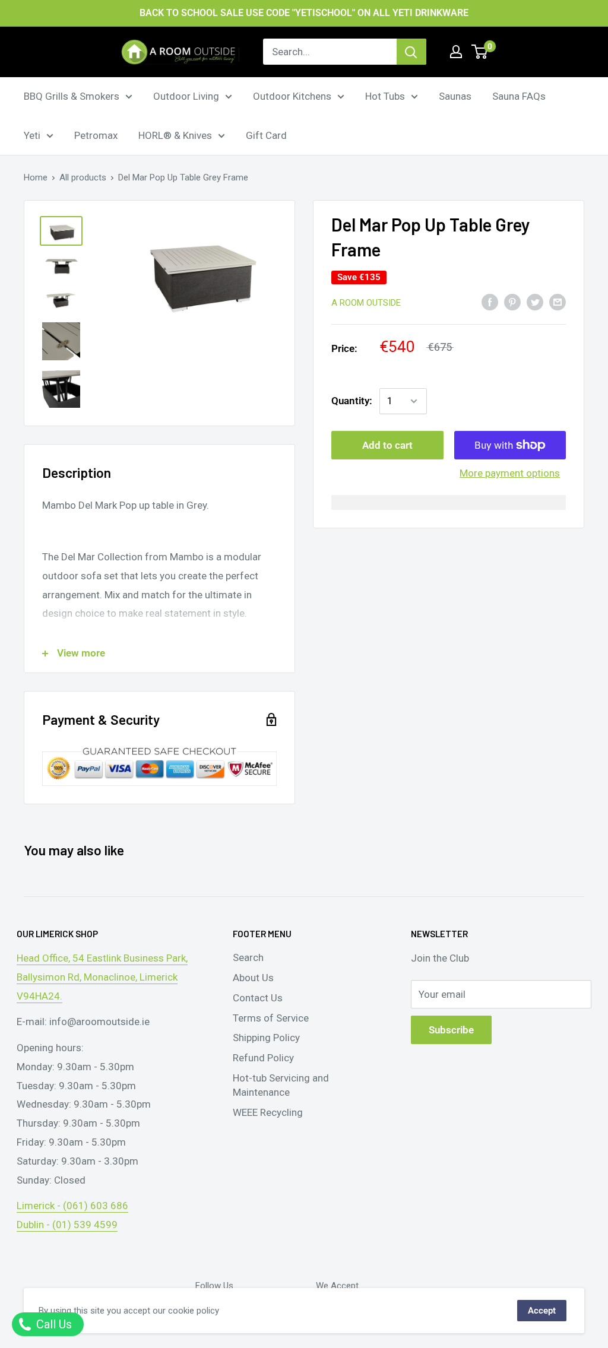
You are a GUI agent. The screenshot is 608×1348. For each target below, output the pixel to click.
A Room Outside (366, 302)
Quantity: (351, 401)
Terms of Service (271, 1018)
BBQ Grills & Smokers (71, 96)
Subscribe (451, 1030)
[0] (480, 52)
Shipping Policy (266, 1037)
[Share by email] (557, 302)
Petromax (96, 135)
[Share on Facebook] (490, 302)
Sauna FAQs (519, 96)
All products (82, 177)
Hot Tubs (385, 96)
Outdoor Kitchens (292, 96)
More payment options (510, 473)
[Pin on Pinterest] (512, 302)
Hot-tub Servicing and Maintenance (281, 1085)
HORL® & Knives (175, 135)
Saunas (455, 96)
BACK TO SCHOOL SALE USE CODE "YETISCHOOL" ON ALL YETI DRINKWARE (304, 12)
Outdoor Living (186, 96)
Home (36, 177)
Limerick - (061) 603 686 (72, 1205)
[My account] (456, 51)
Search (248, 957)
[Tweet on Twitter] (535, 302)
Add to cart (387, 445)
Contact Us (258, 998)
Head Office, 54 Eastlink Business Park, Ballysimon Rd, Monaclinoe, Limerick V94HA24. (102, 977)
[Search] (411, 52)
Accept (542, 1310)
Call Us (52, 1324)
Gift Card (266, 135)
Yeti (32, 135)
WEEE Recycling (268, 1112)
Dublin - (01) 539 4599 (67, 1224)
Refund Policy (263, 1058)
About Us (253, 978)
